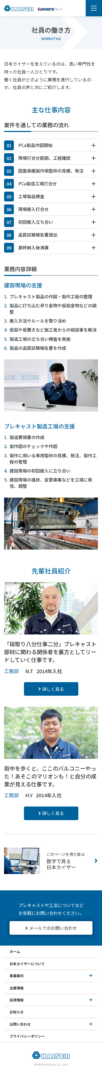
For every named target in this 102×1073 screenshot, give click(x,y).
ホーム (15, 951)
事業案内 (17, 975)
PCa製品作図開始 (35, 145)
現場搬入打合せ (33, 209)
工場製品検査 (31, 196)
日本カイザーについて (27, 963)
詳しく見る (53, 689)
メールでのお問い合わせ (53, 928)
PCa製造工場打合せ (37, 183)
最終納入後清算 (33, 247)
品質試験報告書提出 (37, 234)
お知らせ (17, 1011)
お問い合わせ (20, 1024)
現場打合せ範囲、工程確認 (44, 158)
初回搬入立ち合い (35, 222)
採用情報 (17, 1000)
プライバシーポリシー (27, 1036)
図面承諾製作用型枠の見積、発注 (51, 170)
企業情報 (17, 988)
